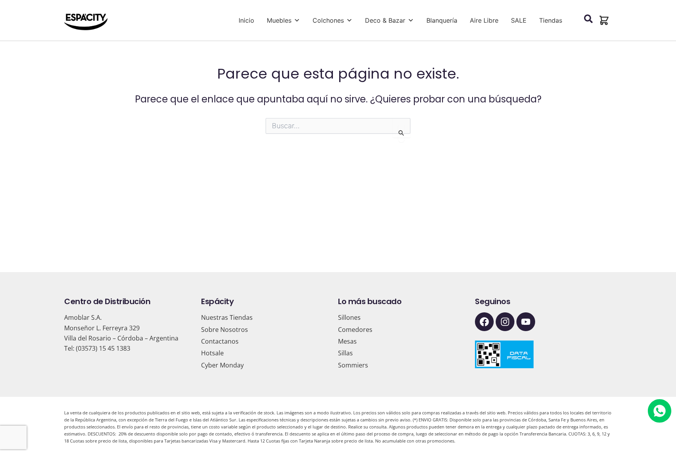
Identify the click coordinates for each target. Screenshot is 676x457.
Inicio (246, 20)
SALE (519, 20)
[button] (604, 20)
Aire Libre (484, 20)
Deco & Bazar (385, 20)
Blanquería (441, 20)
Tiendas (550, 20)
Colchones (328, 20)
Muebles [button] (279, 20)
